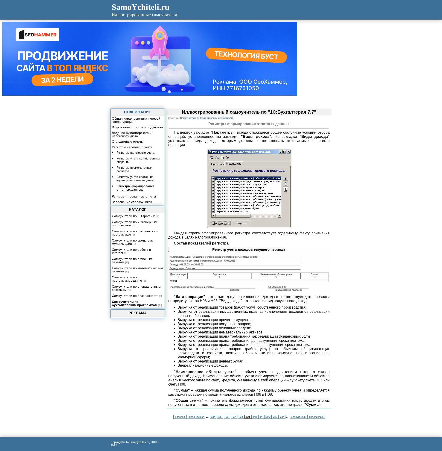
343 (275, 417)
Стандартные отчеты (127, 141)
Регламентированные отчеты (134, 196)
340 (255, 417)
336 (227, 417)
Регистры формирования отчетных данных (135, 187)
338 (241, 417)
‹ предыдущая (196, 417)
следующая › (298, 417)
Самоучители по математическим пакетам (137, 269)
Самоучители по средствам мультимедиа (133, 242)
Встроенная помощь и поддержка (137, 127)
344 (282, 417)
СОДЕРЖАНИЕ (137, 112)
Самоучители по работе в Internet (131, 251)
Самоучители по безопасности (135, 296)
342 (268, 417)
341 (261, 417)
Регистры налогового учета (132, 147)
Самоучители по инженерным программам (134, 223)
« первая (179, 417)
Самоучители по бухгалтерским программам (134, 303)
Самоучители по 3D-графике (134, 216)
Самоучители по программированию (127, 278)
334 (213, 417)
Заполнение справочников (132, 202)
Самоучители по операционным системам (136, 288)
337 (234, 417)
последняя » (316, 417)
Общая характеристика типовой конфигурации (136, 120)
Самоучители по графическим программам (135, 232)
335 (220, 417)
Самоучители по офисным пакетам (132, 260)
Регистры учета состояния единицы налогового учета (135, 178)
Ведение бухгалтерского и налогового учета (131, 134)
